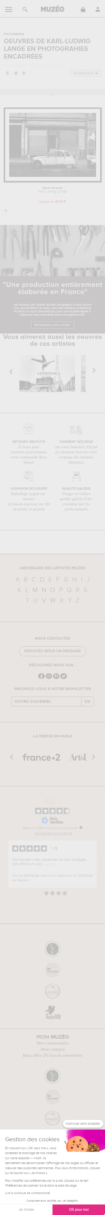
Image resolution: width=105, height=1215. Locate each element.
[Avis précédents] (4, 864)
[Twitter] (63, 678)
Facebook (7, 73)
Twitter (15, 73)
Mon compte (53, 1049)
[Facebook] (41, 678)
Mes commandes (53, 1043)
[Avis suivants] (100, 864)
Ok (88, 702)
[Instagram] (48, 678)
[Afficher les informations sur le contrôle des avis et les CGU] (81, 827)
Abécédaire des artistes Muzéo (53, 568)
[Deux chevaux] (52, 181)
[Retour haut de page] (6, 211)
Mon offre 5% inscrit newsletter (53, 1055)
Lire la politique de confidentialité (27, 1193)
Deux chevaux (52, 190)
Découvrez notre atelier (52, 325)
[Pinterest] (56, 678)
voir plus (49, 864)
